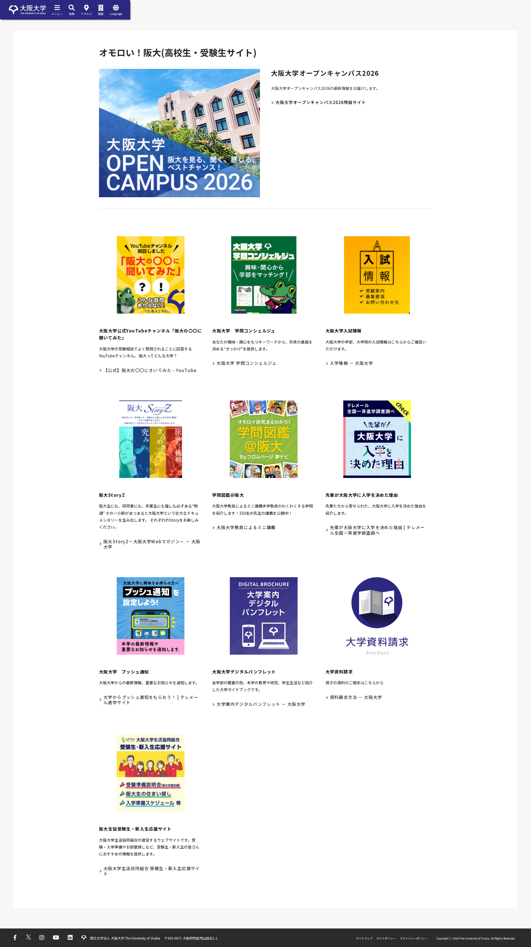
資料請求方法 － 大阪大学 (356, 697)
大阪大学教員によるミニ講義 (246, 527)
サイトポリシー (386, 938)
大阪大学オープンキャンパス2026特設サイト (320, 102)
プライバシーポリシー (413, 938)
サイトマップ (364, 938)
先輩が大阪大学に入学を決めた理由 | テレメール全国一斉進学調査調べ (377, 530)
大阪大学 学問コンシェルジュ (247, 363)
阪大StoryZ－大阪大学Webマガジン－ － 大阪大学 (151, 544)
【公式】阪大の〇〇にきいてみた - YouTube (150, 370)
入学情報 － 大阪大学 (351, 363)
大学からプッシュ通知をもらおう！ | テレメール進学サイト (150, 700)
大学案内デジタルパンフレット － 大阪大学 (261, 704)
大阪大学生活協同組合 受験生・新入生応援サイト (151, 871)
